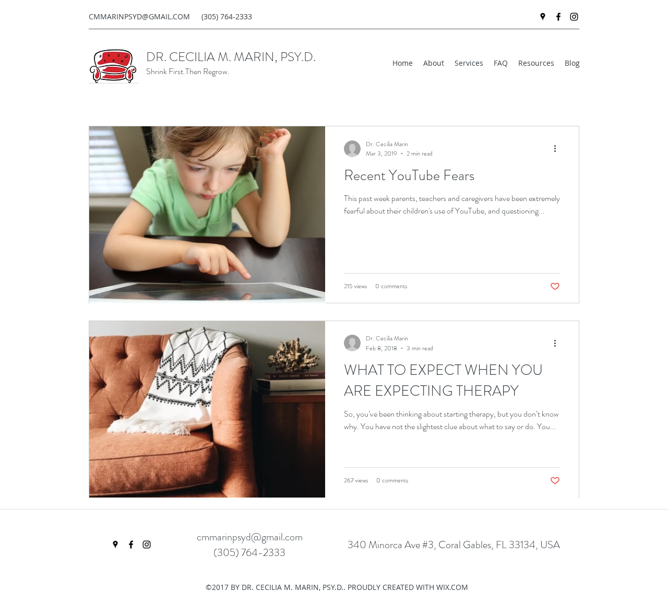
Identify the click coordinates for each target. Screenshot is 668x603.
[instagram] (574, 16)
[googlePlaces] (543, 16)
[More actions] (558, 149)
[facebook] (558, 16)
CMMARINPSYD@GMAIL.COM (139, 16)
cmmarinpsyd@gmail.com (250, 537)
